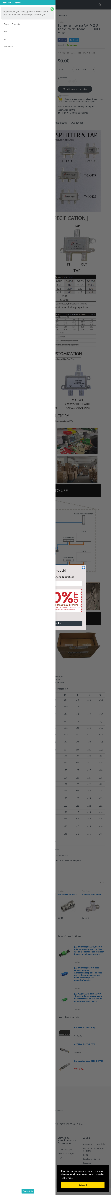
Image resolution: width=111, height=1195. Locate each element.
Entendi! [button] (83, 1185)
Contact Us (28, 1191)
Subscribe (55, 623)
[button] (28, 2)
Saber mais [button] (67, 1178)
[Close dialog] (83, 567)
